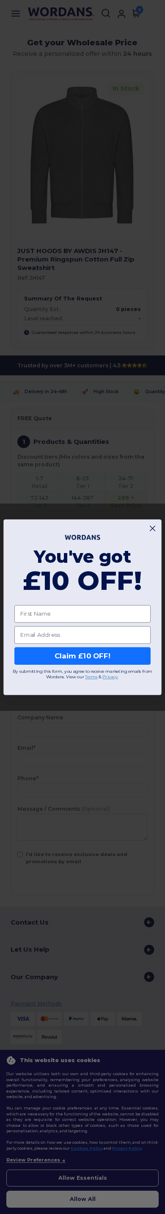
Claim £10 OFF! (82, 656)
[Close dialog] (152, 528)
